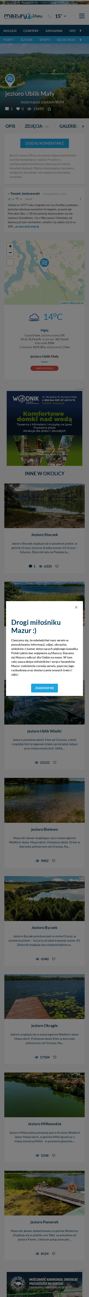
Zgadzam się (44, 688)
